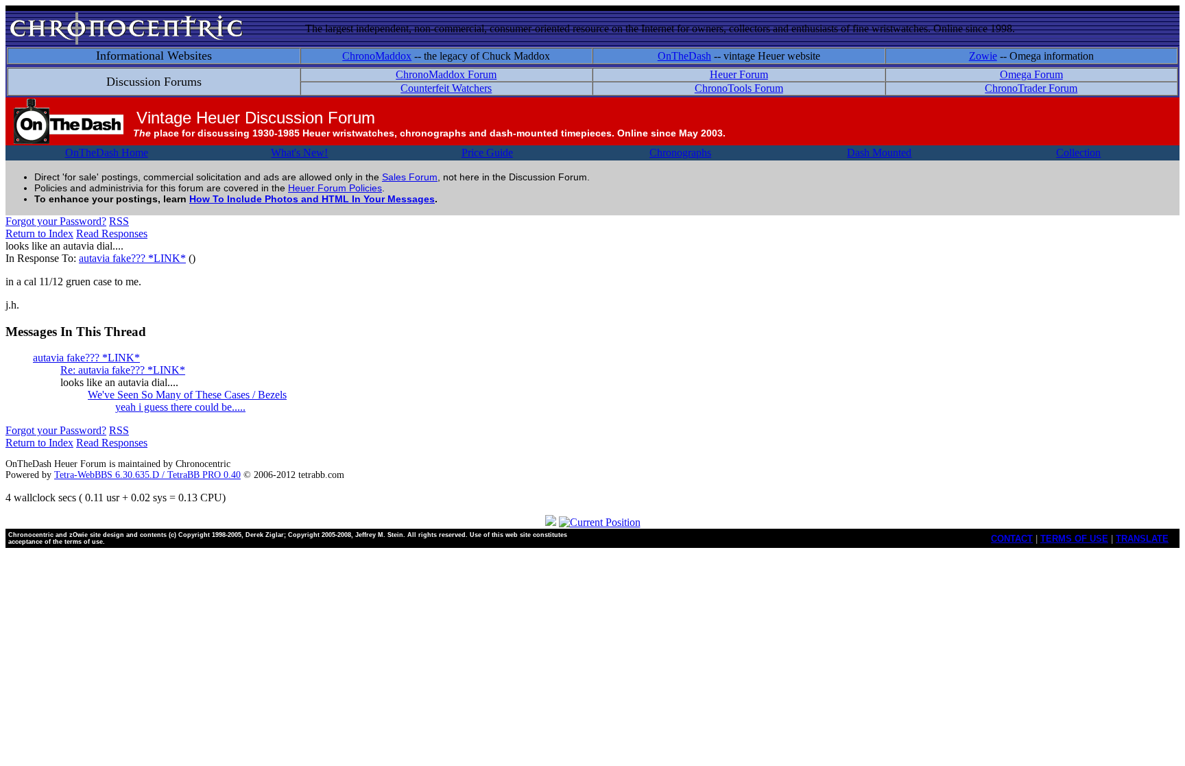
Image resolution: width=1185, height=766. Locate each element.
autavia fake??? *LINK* (132, 258)
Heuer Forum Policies (335, 187)
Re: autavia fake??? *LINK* (122, 370)
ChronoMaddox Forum (446, 74)
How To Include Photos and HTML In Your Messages (312, 198)
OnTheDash (684, 56)
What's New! (299, 152)
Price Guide (487, 152)
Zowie (983, 56)
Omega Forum (1031, 74)
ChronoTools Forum (739, 88)
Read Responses (111, 233)
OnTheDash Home (106, 152)
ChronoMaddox (376, 56)
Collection (1078, 152)
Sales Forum (410, 176)
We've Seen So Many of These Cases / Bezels (187, 394)
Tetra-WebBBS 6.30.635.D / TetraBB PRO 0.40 (147, 475)
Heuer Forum (739, 74)
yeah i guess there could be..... (180, 407)
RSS (119, 221)
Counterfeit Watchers (446, 88)
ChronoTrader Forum (1031, 88)
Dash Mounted (879, 152)
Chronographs (680, 152)
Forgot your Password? (55, 221)
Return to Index (39, 233)
